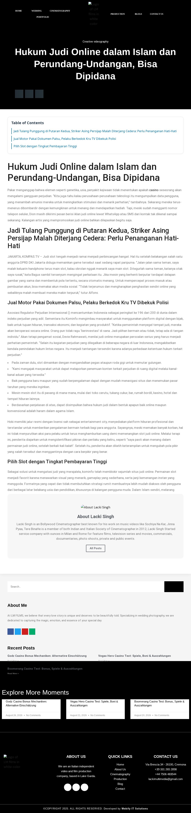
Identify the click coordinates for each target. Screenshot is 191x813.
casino (154, 190)
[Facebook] (67, 787)
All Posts (95, 548)
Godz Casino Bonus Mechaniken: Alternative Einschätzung (47, 656)
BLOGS (138, 14)
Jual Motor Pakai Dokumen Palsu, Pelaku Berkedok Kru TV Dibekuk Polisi (65, 139)
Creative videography (95, 41)
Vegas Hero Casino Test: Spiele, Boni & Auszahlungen (134, 656)
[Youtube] (84, 787)
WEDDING (37, 11)
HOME (18, 11)
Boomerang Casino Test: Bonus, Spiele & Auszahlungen (44, 668)
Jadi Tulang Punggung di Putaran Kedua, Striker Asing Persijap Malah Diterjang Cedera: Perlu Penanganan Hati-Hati (95, 131)
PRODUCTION (118, 14)
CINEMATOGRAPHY (60, 11)
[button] (19, 11)
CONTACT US (156, 14)
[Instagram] (76, 787)
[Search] (174, 586)
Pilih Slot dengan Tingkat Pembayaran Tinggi (45, 146)
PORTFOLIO (43, 17)
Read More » (13, 661)
